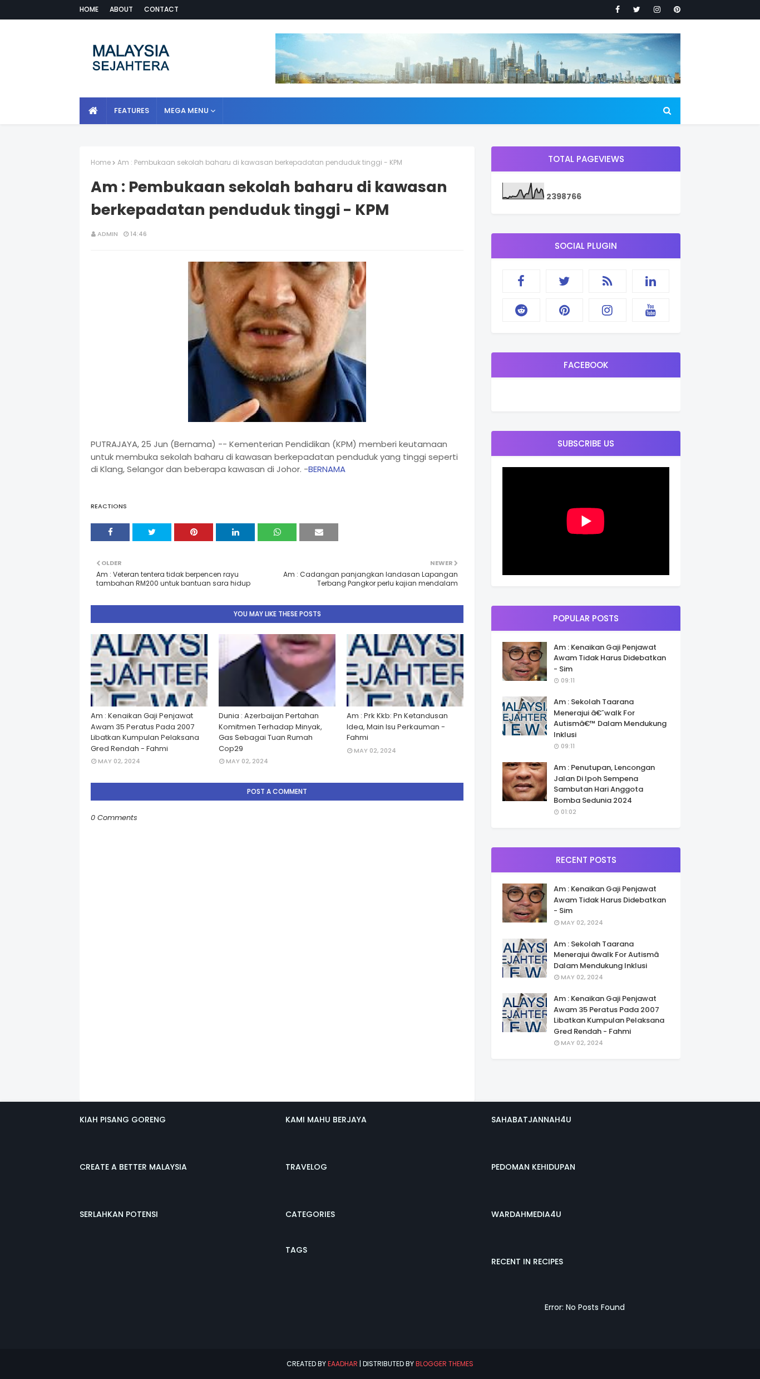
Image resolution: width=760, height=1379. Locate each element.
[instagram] (657, 9)
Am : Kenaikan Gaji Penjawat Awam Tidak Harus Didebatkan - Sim (610, 658)
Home (89, 9)
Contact (161, 9)
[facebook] (617, 9)
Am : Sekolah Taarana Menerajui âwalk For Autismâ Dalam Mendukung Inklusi (606, 955)
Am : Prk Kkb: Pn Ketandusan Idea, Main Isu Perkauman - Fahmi (397, 726)
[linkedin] (651, 281)
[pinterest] (675, 9)
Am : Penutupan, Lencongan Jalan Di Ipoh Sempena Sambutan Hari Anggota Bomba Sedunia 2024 (604, 784)
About (121, 9)
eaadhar (343, 1363)
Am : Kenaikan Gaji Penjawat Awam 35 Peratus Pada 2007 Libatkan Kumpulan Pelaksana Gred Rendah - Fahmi (145, 732)
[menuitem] (93, 110)
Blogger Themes (444, 1363)
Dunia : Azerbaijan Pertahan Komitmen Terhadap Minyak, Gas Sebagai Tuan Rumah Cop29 (270, 732)
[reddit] (521, 310)
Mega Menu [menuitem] (186, 110)
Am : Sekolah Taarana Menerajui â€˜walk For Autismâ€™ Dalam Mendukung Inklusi (610, 718)
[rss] (607, 281)
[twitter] (636, 9)
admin (107, 233)
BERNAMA (327, 469)
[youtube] (651, 310)
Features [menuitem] (131, 110)
